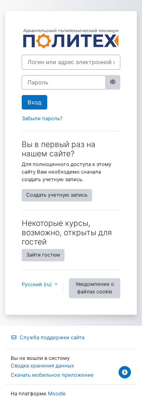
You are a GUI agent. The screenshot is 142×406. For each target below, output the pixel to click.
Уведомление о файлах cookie (94, 288)
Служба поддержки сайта (52, 337)
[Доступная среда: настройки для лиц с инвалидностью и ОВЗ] (125, 372)
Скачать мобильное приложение (52, 375)
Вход (34, 102)
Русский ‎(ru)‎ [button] (37, 284)
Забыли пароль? (42, 118)
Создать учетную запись (57, 195)
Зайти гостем (43, 255)
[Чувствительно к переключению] (112, 82)
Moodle (57, 394)
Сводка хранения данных (42, 366)
